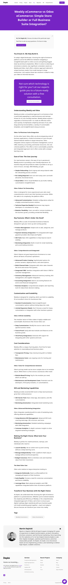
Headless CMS (27, 567)
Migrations (39, 2)
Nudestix (42, 565)
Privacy (4, 582)
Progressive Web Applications (30, 560)
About (30, 2)
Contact (62, 2)
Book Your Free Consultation (34, 101)
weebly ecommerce (22, 517)
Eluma (41, 562)
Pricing (20, 2)
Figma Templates (59, 569)
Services (16, 2)
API (43, 2)
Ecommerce (26, 565)
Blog (34, 2)
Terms (9, 582)
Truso (41, 569)
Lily (41, 567)
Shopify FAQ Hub (49, 2)
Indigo (41, 560)
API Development (27, 569)
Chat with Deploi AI (21, 45)
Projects (25, 2)
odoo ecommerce (37, 517)
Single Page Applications (29, 562)
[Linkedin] (60, 528)
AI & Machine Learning (29, 572)
